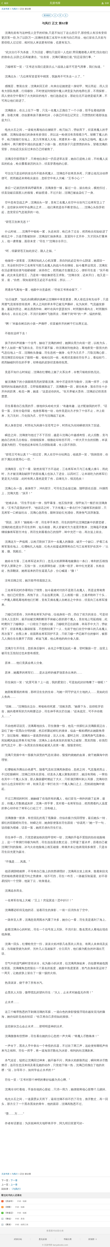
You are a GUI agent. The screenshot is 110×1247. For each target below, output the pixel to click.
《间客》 (13, 1207)
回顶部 (91, 1239)
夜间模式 (47, 15)
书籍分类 (68, 1239)
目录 (107, 3)
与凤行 (15, 9)
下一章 (14, 1180)
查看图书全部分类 (55, 1230)
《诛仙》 (13, 1218)
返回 (6, 3)
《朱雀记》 (14, 1213)
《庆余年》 (14, 1201)
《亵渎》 (15, 1224)
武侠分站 (18, 1239)
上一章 (14, 1184)
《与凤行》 (16, 1189)
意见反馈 (43, 1239)
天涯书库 (55, 3)
